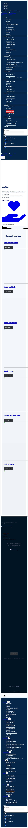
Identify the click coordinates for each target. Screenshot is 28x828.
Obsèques (8, 52)
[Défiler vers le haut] (2, 696)
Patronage (8, 118)
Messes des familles (10, 81)
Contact (6, 5)
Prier (4, 760)
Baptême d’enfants (10, 42)
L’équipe (8, 21)
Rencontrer (6, 752)
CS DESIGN (17, 686)
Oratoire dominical (10, 67)
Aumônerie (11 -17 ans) (11, 123)
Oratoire (6, 126)
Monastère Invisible (10, 88)
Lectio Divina (9, 86)
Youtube (6, 8)
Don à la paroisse (10, 110)
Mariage (8, 47)
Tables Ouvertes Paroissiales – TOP (14, 77)
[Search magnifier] (5, 134)
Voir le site (14, 654)
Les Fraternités (9, 74)
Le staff (8, 22)
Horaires (6, 3)
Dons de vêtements (11, 243)
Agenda (5, 6)
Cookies (18, 691)
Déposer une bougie (10, 91)
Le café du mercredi (10, 72)
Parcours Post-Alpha (10, 59)
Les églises (8, 26)
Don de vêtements (10, 106)
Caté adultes (9, 69)
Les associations (10, 29)
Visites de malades (10, 49)
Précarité (8, 103)
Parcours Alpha (9, 57)
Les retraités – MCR (10, 76)
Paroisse (5, 702)
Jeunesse (5, 796)
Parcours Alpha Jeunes (11, 61)
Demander (5, 719)
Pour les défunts (9, 89)
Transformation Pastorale (12, 24)
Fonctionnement (10, 94)
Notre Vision (8, 19)
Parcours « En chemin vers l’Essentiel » (14, 62)
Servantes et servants (11, 125)
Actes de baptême (10, 45)
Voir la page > (8, 247)
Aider (4, 773)
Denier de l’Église (10, 287)
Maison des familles (10, 99)
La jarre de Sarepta (10, 98)
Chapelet (8, 84)
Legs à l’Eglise (9, 114)
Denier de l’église (10, 113)
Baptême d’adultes (10, 44)
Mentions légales (12, 691)
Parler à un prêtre (10, 39)
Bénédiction (8, 41)
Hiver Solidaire (9, 101)
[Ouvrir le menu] (3, 157)
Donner (5, 785)
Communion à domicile (11, 50)
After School (9, 120)
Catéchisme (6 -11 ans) (11, 121)
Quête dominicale (10, 111)
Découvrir (5, 738)
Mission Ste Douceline (11, 30)
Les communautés (10, 27)
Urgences (8, 54)
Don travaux (8, 108)
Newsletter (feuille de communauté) (10, 11)
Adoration (8, 83)
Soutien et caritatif (10, 96)
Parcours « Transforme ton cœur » (13, 65)
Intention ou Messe (10, 37)
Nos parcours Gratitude (11, 64)
